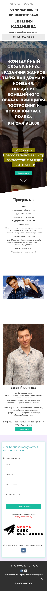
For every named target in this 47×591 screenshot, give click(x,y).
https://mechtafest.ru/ (23, 517)
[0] (21, 570)
